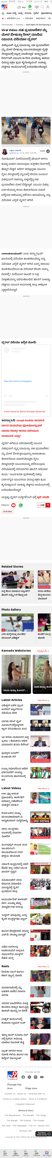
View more (42, 700)
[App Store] (34, 1089)
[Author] (4, 152)
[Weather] (18, 7)
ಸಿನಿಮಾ (28, 13)
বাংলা (46, 1)
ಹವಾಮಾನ (40, 18)
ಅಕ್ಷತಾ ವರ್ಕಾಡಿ (15, 150)
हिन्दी (12, 1)
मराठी (29, 1)
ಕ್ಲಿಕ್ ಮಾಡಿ (42, 497)
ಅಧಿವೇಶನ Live (13, 18)
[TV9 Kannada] (4, 7)
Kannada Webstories (16, 651)
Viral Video (7, 511)
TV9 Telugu (41, 1115)
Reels (5, 966)
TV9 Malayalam (20, 1126)
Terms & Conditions (38, 1099)
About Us (21, 1094)
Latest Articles (11, 700)
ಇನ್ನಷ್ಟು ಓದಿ (42, 651)
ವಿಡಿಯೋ (29, 18)
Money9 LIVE (25, 1131)
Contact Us (10, 1094)
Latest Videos (11, 788)
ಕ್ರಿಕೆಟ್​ (36, 13)
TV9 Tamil (6, 1126)
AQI (24, 7)
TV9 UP (32, 1126)
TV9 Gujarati (25, 1121)
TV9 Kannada (7, 25)
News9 (4, 1)
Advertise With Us (36, 1094)
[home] (3, 13)
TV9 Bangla (12, 1121)
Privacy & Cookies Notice (15, 1099)
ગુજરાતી (38, 1)
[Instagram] (35, 1077)
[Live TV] (36, 7)
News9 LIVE (43, 1126)
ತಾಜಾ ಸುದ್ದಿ (11, 13)
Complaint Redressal (25, 1104)
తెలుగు (21, 1)
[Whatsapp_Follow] (20, 505)
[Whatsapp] (29, 7)
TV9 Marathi (28, 1115)
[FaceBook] (23, 1077)
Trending (19, 25)
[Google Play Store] (16, 1087)
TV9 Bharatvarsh (12, 1115)
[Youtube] (13, 505)
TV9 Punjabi (38, 1121)
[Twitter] (29, 1077)
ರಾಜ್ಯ (20, 13)
